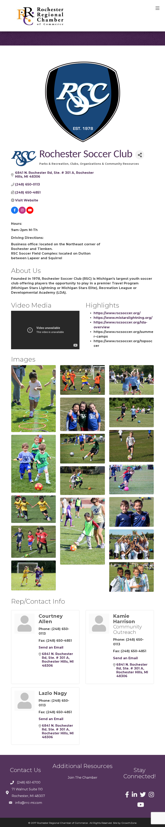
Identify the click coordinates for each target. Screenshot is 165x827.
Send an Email (51, 647)
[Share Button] (139, 154)
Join (71, 777)
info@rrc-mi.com (28, 803)
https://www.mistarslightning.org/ (123, 318)
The (77, 777)
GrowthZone (128, 822)
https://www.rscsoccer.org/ (117, 313)
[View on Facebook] (14, 213)
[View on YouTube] (29, 213)
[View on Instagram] (22, 213)
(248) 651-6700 (28, 782)
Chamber (89, 777)
